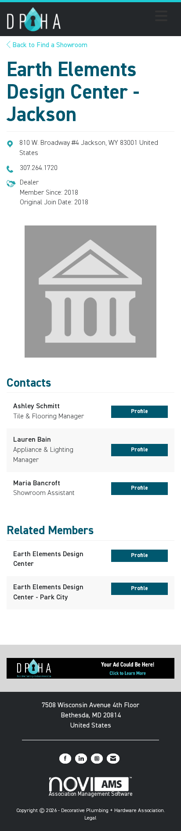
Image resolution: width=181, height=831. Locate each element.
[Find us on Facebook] (65, 758)
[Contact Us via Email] (113, 758)
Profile (139, 411)
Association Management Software (91, 794)
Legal (90, 818)
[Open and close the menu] (116, 17)
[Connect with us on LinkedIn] (81, 758)
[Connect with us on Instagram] (97, 758)
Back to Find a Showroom (49, 45)
